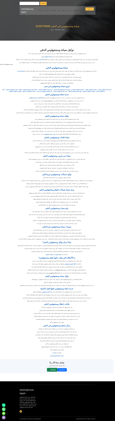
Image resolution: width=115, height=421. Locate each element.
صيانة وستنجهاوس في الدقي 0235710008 (57, 26)
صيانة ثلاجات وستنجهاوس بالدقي (56, 137)
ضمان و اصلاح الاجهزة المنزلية (56, 355)
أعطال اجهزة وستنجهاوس (70, 264)
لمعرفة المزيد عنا (21, 71)
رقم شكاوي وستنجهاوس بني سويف (44, 91)
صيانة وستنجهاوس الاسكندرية (77, 89)
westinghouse (37, 418)
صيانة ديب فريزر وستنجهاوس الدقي (57, 156)
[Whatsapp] (4, 409)
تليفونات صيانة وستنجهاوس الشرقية (14, 89)
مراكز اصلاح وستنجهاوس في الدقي (56, 325)
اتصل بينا (54, 352)
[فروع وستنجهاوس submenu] (81, 10)
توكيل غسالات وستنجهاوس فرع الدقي (56, 174)
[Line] (4, 413)
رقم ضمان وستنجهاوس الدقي (56, 208)
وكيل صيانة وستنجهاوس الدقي (56, 276)
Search (43, 3)
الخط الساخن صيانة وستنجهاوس (36, 97)
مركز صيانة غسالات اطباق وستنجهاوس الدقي (56, 190)
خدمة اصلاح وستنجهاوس (47, 292)
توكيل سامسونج (49, 254)
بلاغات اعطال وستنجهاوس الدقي (57, 304)
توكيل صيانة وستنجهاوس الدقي (57, 116)
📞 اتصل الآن (52, 369)
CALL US (89, 9)
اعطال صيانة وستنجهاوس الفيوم (30, 89)
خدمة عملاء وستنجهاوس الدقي (57, 94)
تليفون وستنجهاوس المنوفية (89, 91)
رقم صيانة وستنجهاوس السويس (45, 89)
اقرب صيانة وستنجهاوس (49, 134)
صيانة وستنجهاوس (48, 56)
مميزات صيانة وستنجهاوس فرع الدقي (56, 227)
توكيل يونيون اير (57, 254)
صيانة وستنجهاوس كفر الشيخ (28, 91)
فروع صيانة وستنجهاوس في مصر (57, 86)
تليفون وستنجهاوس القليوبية (15, 91)
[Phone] (4, 405)
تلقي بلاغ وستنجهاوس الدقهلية (74, 91)
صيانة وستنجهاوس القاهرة (91, 89)
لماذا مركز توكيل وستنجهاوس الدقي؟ (57, 242)
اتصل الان (42, 59)
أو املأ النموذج (62, 369)
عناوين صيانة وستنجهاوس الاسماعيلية (62, 89)
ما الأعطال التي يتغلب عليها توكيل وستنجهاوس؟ (57, 258)
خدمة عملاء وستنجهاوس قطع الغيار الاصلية (56, 288)
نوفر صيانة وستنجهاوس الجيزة (104, 89)
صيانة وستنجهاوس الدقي (57, 67)
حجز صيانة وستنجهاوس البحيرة (60, 91)
